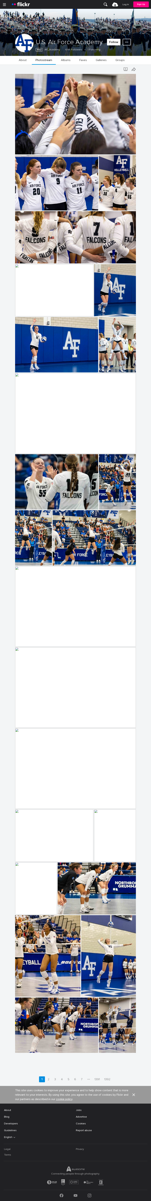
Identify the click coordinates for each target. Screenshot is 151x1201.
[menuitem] (105, 4)
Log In (125, 4)
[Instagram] (89, 1195)
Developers (11, 1123)
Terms (7, 1154)
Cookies (81, 1123)
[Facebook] (61, 1195)
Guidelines (10, 1130)
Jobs (79, 1110)
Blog (6, 1116)
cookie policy (64, 1099)
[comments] (132, 151)
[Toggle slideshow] (126, 69)
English (8, 1137)
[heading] (21, 4)
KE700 (21, 148)
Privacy (80, 1149)
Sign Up (141, 4)
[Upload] (115, 4)
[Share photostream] (133, 69)
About (7, 1110)
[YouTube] (75, 1195)
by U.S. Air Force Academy (28, 152)
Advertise (81, 1116)
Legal (7, 1149)
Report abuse (84, 1130)
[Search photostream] (118, 69)
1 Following (94, 49)
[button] (127, 151)
